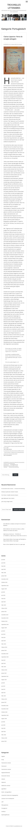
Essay (2, 759)
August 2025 (4, 588)
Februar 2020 (4, 738)
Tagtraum (5, 467)
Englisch (3, 756)
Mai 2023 (3, 660)
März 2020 (3, 734)
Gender (16, 465)
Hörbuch (3, 779)
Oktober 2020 (4, 712)
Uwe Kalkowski (6, 523)
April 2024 (3, 640)
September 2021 (4, 676)
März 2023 (3, 666)
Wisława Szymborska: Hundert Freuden (9, 491)
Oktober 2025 (4, 582)
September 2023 (4, 657)
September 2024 (4, 624)
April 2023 (3, 663)
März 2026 (3, 572)
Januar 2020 (3, 741)
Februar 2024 (4, 647)
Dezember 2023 (4, 653)
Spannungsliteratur (5, 814)
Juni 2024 (3, 634)
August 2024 (4, 627)
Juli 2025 (3, 592)
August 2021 (4, 679)
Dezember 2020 (4, 705)
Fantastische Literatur (6, 762)
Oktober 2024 (4, 621)
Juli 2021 (3, 682)
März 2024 (3, 644)
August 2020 (4, 718)
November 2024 (4, 618)
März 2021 (3, 695)
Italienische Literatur (5, 785)
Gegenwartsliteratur (5, 772)
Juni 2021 (3, 686)
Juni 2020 (3, 725)
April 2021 (3, 692)
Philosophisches (4, 805)
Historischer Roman (5, 775)
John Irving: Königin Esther (7, 501)
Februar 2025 (4, 608)
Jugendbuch (3, 788)
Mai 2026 (3, 566)
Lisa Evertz (20, 44)
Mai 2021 (3, 689)
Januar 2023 (3, 673)
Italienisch (3, 782)
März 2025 (3, 605)
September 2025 (4, 585)
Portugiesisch (6, 464)
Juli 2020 (3, 721)
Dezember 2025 (4, 579)
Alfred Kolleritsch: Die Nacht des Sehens (11, 529)
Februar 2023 (4, 669)
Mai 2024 (3, 637)
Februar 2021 (4, 699)
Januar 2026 (3, 575)
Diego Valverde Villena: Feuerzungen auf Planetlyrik (14, 539)
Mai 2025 (3, 598)
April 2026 (3, 569)
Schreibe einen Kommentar (14, 467)
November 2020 (4, 708)
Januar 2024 (3, 650)
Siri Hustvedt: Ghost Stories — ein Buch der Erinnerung (13, 488)
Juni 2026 (3, 562)
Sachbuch (3, 811)
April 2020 (3, 731)
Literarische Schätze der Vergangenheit (17, 462)
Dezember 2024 (4, 614)
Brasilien (13, 465)
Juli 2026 (3, 559)
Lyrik (2, 801)
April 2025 (3, 601)
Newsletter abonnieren (19, 509)
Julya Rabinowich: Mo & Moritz (7, 498)
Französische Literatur (6, 769)
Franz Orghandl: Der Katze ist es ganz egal (16, 544)
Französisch (3, 766)
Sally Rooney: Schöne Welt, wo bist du (18, 535)
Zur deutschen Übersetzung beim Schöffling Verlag (14, 450)
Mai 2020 (3, 728)
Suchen (15, 474)
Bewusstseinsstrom (7, 465)
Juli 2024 (3, 631)
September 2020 (4, 715)
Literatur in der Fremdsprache (9, 463)
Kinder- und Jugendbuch (6, 792)
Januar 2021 (3, 702)
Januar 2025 (3, 611)
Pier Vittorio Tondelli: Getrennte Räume (9, 495)
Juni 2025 (3, 595)
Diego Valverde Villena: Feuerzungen (10, 540)
